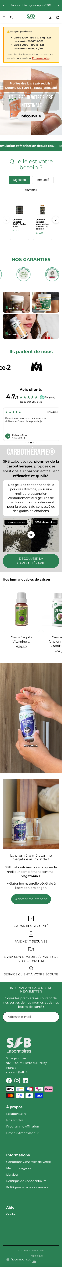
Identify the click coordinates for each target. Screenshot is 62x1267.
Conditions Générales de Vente (28, 1162)
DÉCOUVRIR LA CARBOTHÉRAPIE (31, 561)
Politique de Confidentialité (26, 1181)
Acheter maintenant (31, 899)
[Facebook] (9, 1080)
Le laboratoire (16, 1113)
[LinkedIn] (25, 1080)
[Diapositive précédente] (4, 5)
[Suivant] (55, 219)
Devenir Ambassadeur (22, 1133)
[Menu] (4, 17)
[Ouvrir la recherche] (11, 17)
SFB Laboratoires (35, 1250)
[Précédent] (6, 219)
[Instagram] (17, 1080)
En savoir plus (40, 58)
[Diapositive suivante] (58, 5)
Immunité (43, 180)
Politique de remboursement (27, 1187)
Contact (12, 1214)
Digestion (19, 180)
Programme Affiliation (22, 1126)
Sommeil (31, 190)
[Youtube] (34, 1262)
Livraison (12, 1174)
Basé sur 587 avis (31, 401)
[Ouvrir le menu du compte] (50, 17)
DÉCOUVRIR (31, 116)
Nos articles (14, 1120)
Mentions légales (18, 1168)
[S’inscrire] (54, 1016)
